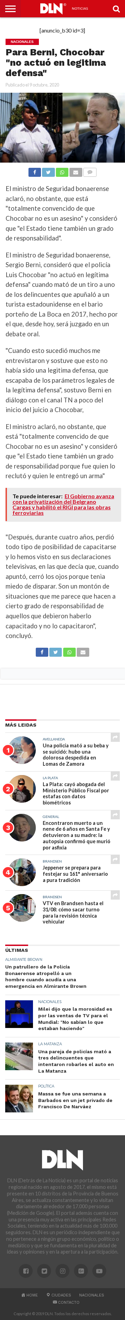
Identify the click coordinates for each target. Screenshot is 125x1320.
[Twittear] (48, 170)
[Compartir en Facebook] (34, 170)
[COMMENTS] (90, 170)
